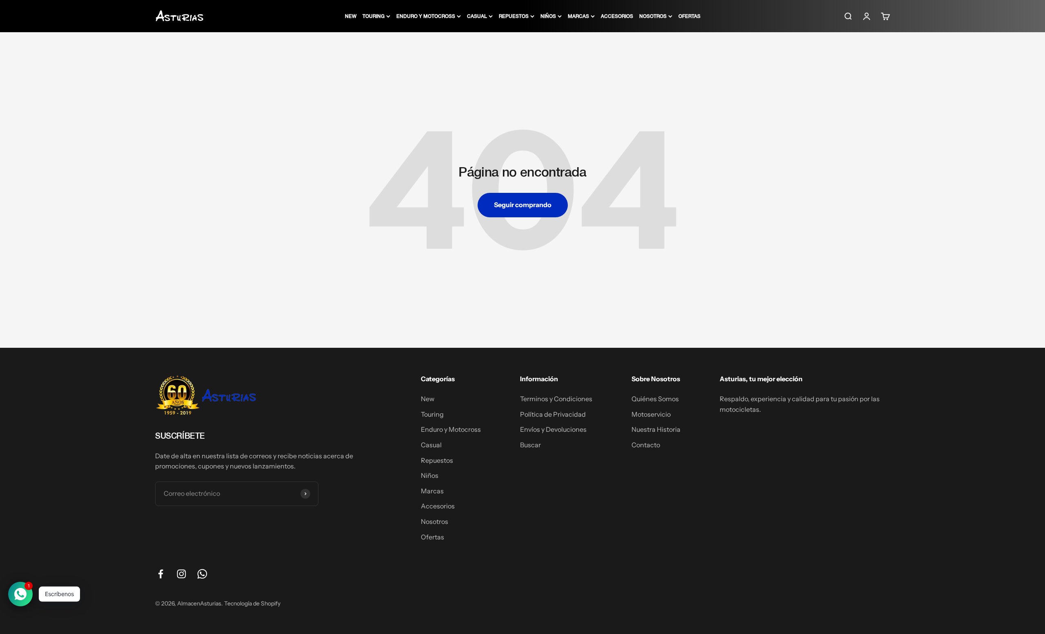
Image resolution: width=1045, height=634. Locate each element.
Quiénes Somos (655, 399)
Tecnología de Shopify (252, 603)
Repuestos (514, 16)
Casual (477, 16)
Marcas (578, 16)
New (350, 16)
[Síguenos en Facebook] (160, 573)
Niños (548, 16)
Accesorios (617, 16)
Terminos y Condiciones (556, 399)
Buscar (530, 445)
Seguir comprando (522, 205)
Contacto (645, 445)
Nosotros (653, 16)
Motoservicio (651, 414)
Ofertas (689, 16)
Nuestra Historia (655, 429)
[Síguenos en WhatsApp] (202, 573)
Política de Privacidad (553, 414)
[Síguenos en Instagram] (181, 573)
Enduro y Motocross (425, 16)
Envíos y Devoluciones (553, 429)
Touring (373, 16)
